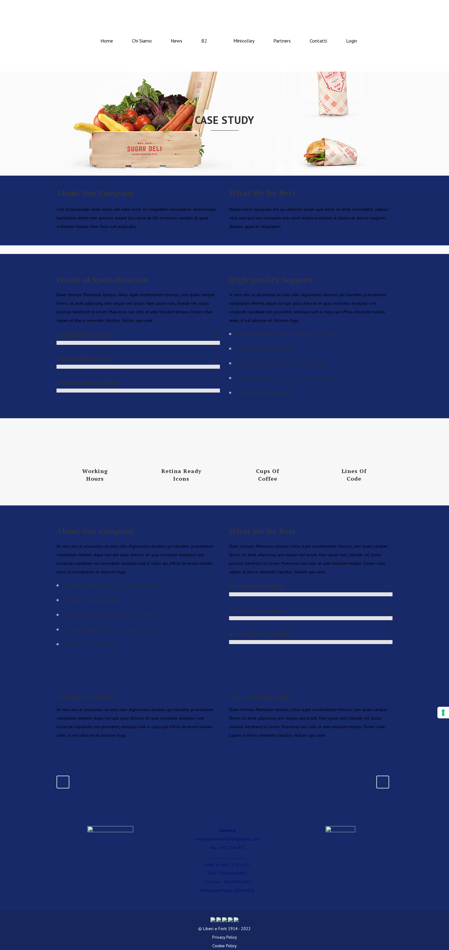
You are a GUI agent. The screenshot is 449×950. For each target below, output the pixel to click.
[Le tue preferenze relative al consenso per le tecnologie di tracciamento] (443, 712)
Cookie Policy (224, 945)
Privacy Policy (224, 937)
